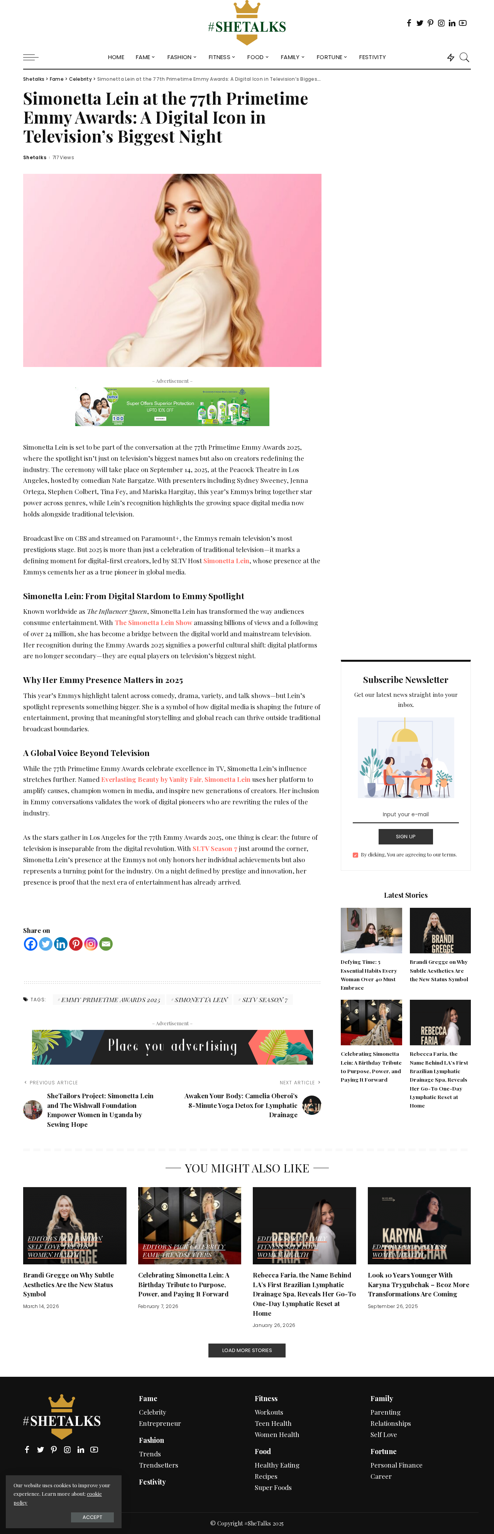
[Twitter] (45, 944)
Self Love (44, 1247)
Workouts (269, 1412)
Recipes (266, 1476)
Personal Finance (396, 1465)
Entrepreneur (160, 1423)
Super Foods (273, 1487)
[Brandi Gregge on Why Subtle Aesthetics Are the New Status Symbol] (440, 929)
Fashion (88, 1238)
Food (263, 1451)
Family (316, 1238)
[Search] (464, 57)
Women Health (53, 1255)
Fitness (270, 1247)
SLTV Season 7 (215, 848)
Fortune (383, 1451)
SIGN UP (406, 836)
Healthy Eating (277, 1465)
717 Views (63, 157)
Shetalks (34, 157)
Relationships (390, 1423)
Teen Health (273, 1423)
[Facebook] (30, 944)
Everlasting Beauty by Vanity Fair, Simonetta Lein (175, 779)
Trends (75, 1247)
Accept (92, 1517)
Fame (151, 1255)
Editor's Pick (50, 1238)
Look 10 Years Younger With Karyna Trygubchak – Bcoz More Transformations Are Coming (418, 1284)
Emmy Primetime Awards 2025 (110, 999)
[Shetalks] (247, 23)
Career (381, 1476)
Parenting (385, 1412)
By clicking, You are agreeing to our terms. (409, 854)
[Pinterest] (76, 944)
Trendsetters (186, 1255)
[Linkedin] (61, 944)
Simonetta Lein (201, 999)
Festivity (152, 1481)
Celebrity (207, 1247)
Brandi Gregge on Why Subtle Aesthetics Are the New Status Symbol (439, 970)
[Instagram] (91, 944)
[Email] (106, 944)
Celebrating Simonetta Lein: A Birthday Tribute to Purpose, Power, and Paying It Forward (183, 1284)
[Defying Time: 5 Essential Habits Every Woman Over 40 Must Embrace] (371, 929)
